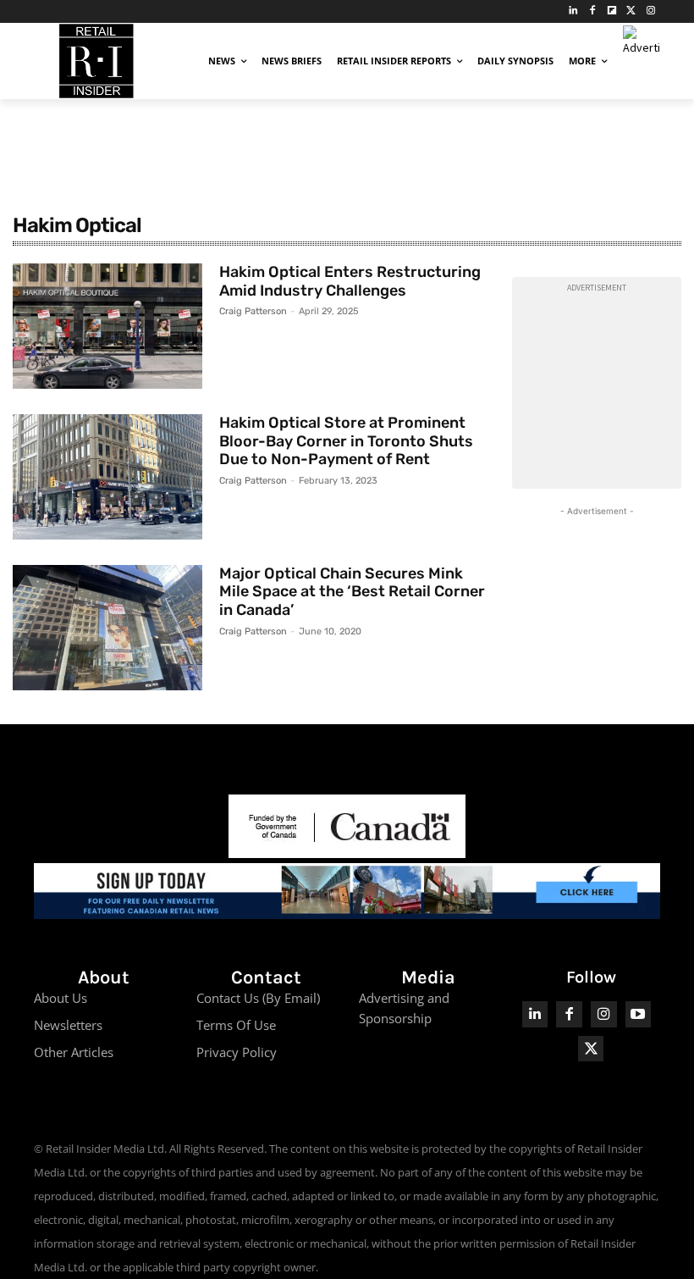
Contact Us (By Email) (258, 997)
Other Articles (73, 1052)
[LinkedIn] (573, 11)
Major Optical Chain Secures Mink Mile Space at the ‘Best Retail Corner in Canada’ (352, 591)
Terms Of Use (236, 1024)
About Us (60, 997)
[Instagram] (650, 11)
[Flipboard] (612, 11)
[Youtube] (638, 1014)
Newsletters (68, 1024)
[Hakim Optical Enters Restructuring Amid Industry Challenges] (107, 326)
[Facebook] (593, 11)
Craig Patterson (253, 311)
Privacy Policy (236, 1052)
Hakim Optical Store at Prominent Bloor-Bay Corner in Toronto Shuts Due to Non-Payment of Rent (346, 440)
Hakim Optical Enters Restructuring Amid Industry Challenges (350, 281)
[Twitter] (631, 11)
